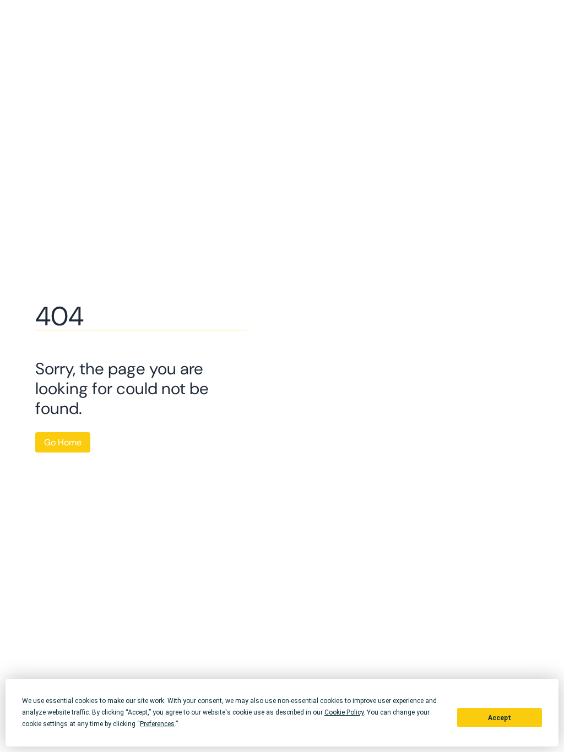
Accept (499, 718)
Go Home (63, 442)
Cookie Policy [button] (344, 712)
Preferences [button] (157, 724)
